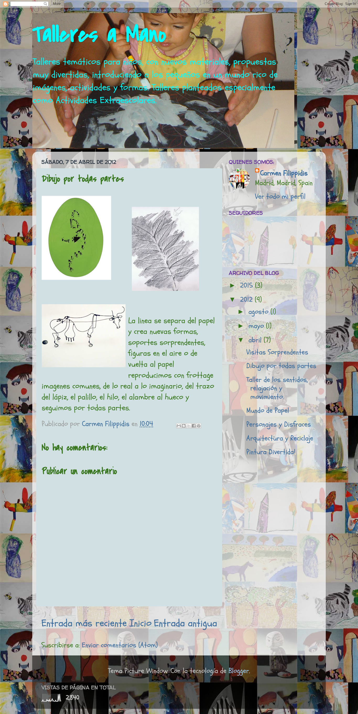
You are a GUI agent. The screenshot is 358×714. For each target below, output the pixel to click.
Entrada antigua (185, 623)
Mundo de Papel (267, 410)
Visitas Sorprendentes (277, 352)
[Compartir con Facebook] (193, 425)
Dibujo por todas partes (281, 366)
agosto (259, 312)
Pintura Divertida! (270, 452)
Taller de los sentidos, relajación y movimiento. (277, 388)
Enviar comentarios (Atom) (120, 645)
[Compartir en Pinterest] (198, 425)
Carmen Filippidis (284, 173)
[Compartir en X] (188, 425)
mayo (257, 326)
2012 (247, 299)
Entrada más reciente (84, 623)
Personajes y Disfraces (278, 424)
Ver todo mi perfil (280, 196)
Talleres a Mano (99, 35)
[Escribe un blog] (183, 425)
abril (256, 340)
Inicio (140, 623)
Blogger (239, 671)
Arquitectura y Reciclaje (279, 438)
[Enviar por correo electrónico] (178, 425)
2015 (247, 285)
